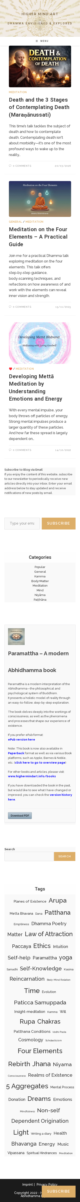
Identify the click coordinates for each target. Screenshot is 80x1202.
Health (60, 1133)
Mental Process (62, 1087)
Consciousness (17, 1075)
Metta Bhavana (21, 913)
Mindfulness (27, 1111)
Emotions (62, 1099)
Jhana (41, 1064)
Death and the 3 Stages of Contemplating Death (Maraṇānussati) (39, 107)
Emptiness (21, 924)
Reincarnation (27, 979)
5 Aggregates (27, 1086)
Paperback (16, 753)
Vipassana (16, 1153)
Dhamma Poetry (48, 923)
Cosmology (30, 1039)
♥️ (10, 368)
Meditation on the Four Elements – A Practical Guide (38, 237)
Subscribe (58, 523)
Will (63, 1012)
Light (21, 1132)
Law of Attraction (49, 933)
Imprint (27, 1184)
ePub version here (21, 739)
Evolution (49, 992)
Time (32, 991)
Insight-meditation (29, 1012)
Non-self (48, 1110)
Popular (40, 567)
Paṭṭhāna (40, 599)
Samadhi (12, 969)
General (15, 221)
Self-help (19, 957)
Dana (38, 913)
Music (63, 1144)
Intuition (60, 946)
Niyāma (40, 595)
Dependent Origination (40, 1121)
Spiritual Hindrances (42, 1153)
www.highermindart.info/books (32, 776)
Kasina (69, 969)
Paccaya (21, 946)
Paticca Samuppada (40, 1002)
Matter (15, 934)
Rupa (27, 1021)
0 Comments (22, 165)
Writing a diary (41, 1133)
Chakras (48, 1021)
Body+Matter (40, 581)
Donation (16, 1099)
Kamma (40, 576)
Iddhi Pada (59, 1031)
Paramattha (45, 958)
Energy (47, 1144)
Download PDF (20, 815)
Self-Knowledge (41, 968)
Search (9, 849)
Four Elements (40, 1051)
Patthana (58, 912)
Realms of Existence (50, 1075)
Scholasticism (53, 1040)
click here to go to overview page (40, 762)
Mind (40, 590)
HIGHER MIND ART (40, 14)
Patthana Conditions (32, 1031)
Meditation (18, 92)
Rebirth (19, 1064)
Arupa (58, 900)
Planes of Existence (30, 901)
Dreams (39, 1098)
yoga (65, 957)
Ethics (42, 945)
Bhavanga (23, 1144)
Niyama (62, 1064)
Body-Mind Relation (58, 979)
